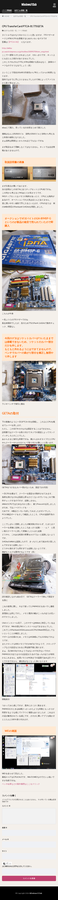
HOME (6, 16)
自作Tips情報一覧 (21, 10)
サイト (4, 851)
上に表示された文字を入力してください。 (17, 866)
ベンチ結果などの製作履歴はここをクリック (21, 784)
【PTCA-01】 (13, 42)
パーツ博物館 (7, 10)
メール (5, 839)
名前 (4, 827)
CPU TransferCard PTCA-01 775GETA (43, 16)
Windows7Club (29, 4)
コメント (6, 806)
